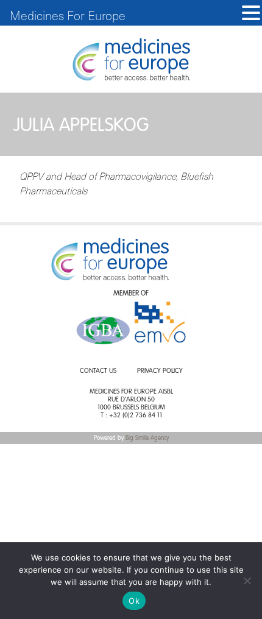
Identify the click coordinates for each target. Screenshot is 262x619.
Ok (134, 601)
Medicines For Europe (68, 15)
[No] (247, 581)
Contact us (98, 371)
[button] (251, 13)
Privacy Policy (160, 371)
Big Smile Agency (147, 438)
